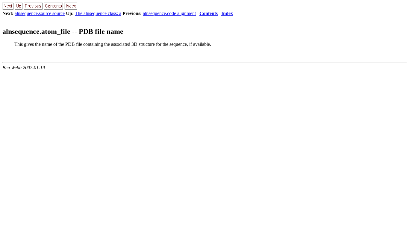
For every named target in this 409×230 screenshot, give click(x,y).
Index (227, 13)
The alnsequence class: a (98, 13)
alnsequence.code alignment (169, 13)
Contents (208, 13)
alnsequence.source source (40, 13)
